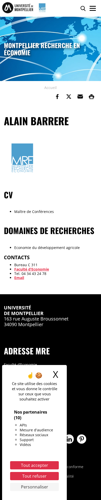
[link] (57, 96)
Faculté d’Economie (31, 269)
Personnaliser (34, 487)
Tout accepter (34, 465)
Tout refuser (34, 476)
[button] (80, 96)
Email (19, 277)
